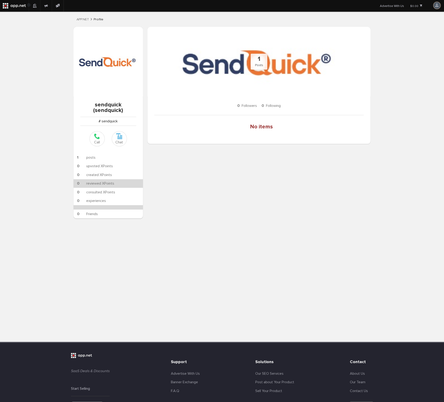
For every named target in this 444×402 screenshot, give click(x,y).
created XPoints (94, 175)
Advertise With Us (392, 6)
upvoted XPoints (95, 166)
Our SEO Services (269, 373)
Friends (87, 214)
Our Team (357, 382)
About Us (357, 373)
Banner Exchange (184, 382)
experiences (91, 200)
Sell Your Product (268, 391)
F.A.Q (175, 391)
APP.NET (83, 19)
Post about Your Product (274, 382)
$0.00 (414, 6)
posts (86, 157)
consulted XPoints (96, 192)
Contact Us (359, 391)
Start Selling (80, 388)
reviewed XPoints (95, 183)
